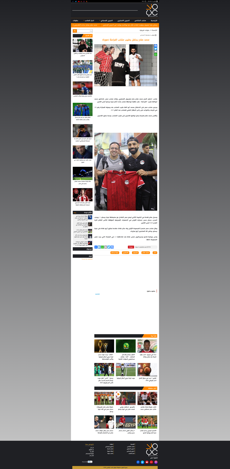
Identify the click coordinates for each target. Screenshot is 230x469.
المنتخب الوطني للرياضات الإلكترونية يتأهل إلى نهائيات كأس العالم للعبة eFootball (80, 243)
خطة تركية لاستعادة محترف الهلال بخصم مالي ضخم (82, 182)
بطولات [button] (75, 20)
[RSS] (87, 1)
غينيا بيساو (110, 101)
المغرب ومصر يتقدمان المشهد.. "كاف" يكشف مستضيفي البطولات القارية (127, 357)
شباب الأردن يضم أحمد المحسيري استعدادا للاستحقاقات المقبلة (82, 204)
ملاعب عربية (110, 453)
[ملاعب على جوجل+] (81, 1)
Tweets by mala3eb (87, 259)
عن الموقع (91, 449)
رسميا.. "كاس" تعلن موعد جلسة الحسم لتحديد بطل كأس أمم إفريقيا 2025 (105, 380)
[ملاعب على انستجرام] (84, 1)
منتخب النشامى (140, 20)
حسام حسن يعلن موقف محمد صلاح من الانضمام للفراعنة (104, 431)
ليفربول (128, 99)
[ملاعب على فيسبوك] (73, 1)
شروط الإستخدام (90, 453)
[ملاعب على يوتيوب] (79, 1)
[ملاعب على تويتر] (76, 1)
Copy (131, 247)
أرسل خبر (92, 455)
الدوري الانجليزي (124, 20)
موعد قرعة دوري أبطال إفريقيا (126, 378)
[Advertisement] (125, 122)
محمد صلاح (139, 99)
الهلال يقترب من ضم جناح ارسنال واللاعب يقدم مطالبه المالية (82, 118)
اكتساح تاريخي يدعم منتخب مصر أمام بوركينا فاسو (148, 431)
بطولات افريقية (144, 30)
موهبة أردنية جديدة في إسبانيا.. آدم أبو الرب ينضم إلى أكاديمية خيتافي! (81, 218)
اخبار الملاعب (131, 453)
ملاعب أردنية (110, 449)
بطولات (111, 444)
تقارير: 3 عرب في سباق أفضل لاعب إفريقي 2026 (147, 379)
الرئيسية (154, 20)
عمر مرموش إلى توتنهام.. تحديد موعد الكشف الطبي (81, 25)
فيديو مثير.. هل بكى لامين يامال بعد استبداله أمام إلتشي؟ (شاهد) (82, 140)
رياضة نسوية (110, 451)
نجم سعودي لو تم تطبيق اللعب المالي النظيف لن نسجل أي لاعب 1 (83, 76)
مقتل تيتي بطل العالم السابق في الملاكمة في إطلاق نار (82, 225)
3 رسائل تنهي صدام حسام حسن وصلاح (127, 431)
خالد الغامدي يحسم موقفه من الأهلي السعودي (83, 54)
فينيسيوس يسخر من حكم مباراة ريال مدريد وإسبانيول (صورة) (81, 236)
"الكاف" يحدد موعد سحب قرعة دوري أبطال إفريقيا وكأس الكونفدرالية (105, 357)
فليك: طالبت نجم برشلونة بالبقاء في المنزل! (82, 161)
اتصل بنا (92, 451)
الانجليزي (125, 252)
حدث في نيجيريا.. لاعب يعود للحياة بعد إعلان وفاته (148, 356)
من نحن (92, 447)
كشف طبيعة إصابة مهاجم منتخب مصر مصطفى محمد (148, 408)
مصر (146, 107)
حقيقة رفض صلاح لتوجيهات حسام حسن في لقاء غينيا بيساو (105, 409)
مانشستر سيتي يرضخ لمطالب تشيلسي (82, 96)
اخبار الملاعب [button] (89, 20)
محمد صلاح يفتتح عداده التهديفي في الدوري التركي (122, 25)
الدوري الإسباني (106, 20)
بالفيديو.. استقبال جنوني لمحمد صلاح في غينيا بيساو (126, 408)
